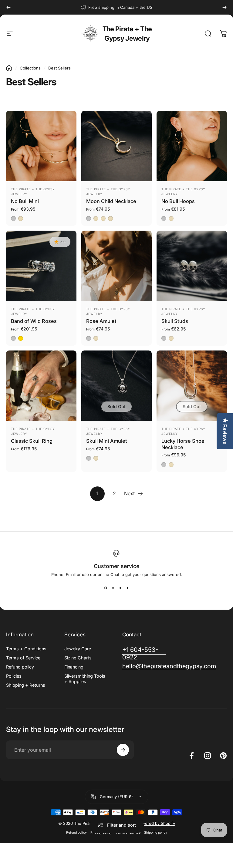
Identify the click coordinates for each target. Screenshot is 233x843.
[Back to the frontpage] (9, 68)
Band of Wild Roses (34, 321)
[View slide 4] (127, 587)
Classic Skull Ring (31, 441)
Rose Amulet (101, 321)
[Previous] (8, 7)
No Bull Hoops (178, 201)
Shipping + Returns (25, 685)
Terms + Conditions (26, 648)
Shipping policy (155, 833)
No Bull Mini (25, 201)
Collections (30, 68)
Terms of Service (23, 657)
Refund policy (20, 666)
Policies (14, 676)
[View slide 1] (105, 587)
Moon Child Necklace (111, 201)
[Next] (224, 7)
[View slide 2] (112, 587)
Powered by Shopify (156, 823)
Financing (73, 666)
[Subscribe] (123, 750)
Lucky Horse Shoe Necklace (182, 444)
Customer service (116, 566)
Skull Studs (174, 321)
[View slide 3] (120, 587)
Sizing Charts (78, 657)
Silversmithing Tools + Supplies (84, 678)
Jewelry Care (77, 648)
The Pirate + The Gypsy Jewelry (127, 33)
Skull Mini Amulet (106, 441)
